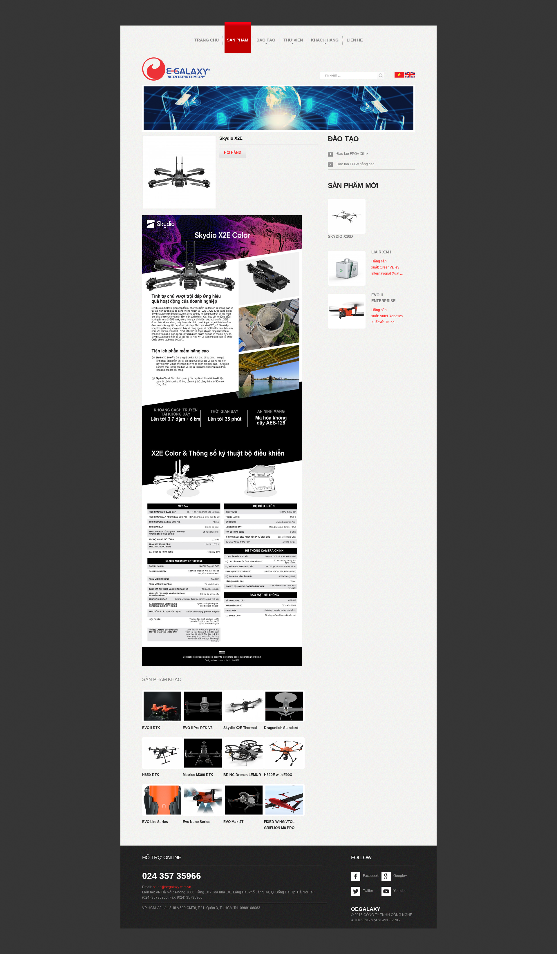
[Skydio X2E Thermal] (245, 694)
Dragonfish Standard (281, 728)
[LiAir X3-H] (346, 268)
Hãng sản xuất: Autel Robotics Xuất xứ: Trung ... (387, 316)
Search (380, 75)
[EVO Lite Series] (164, 788)
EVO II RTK (151, 728)
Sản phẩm (237, 40)
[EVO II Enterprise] (346, 311)
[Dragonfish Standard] (285, 694)
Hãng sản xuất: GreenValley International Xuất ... (387, 267)
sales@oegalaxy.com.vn (172, 887)
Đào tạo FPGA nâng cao (356, 164)
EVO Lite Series (155, 822)
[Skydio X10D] (346, 216)
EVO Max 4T (233, 822)
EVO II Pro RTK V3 (198, 728)
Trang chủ (206, 40)
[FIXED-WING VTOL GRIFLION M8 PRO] (285, 788)
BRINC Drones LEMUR (242, 775)
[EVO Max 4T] (245, 788)
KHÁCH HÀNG (325, 40)
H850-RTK (150, 775)
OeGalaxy (365, 909)
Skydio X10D (340, 236)
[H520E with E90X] (285, 741)
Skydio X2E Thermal (240, 728)
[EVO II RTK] (164, 694)
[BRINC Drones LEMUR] (245, 741)
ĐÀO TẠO (265, 40)
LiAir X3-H (381, 252)
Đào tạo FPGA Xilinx (352, 154)
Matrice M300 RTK (198, 775)
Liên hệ (355, 40)
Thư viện (293, 40)
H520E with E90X (278, 775)
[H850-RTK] (164, 741)
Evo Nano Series (196, 822)
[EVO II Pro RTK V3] (204, 694)
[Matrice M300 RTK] (204, 741)
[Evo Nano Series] (204, 788)
